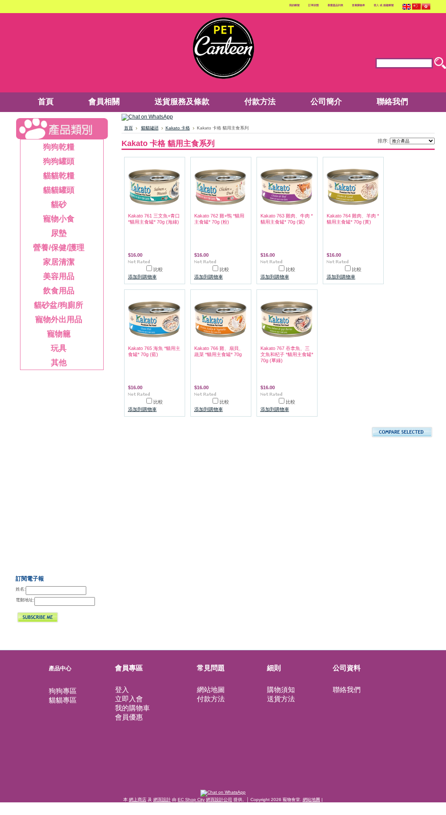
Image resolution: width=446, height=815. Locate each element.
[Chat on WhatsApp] (147, 117)
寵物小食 (49, 219)
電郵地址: (25, 600)
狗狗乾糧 (49, 147)
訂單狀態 (313, 5)
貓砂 (46, 204)
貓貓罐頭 (49, 190)
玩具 (46, 348)
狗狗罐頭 (49, 161)
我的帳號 (294, 5)
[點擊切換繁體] (426, 8)
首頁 (128, 128)
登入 (376, 5)
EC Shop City (191, 799)
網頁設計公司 (219, 799)
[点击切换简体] (416, 8)
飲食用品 (49, 290)
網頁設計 (162, 799)
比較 (158, 269)
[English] (406, 8)
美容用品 (49, 276)
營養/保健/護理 (54, 247)
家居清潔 (49, 262)
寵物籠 (59, 333)
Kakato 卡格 (178, 128)
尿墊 (46, 233)
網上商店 (137, 799)
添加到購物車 (142, 276)
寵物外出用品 (53, 319)
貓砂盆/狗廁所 (54, 305)
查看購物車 (358, 5)
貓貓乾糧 (49, 175)
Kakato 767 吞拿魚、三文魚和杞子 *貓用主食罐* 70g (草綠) (286, 354)
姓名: (21, 589)
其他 (46, 362)
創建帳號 (388, 5)
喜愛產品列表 (335, 5)
